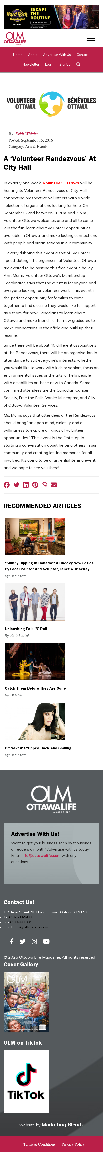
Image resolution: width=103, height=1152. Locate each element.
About (33, 55)
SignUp (65, 64)
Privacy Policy (73, 1144)
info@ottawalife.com (41, 855)
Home (17, 55)
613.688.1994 (21, 922)
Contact (83, 55)
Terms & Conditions (40, 1144)
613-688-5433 (20, 917)
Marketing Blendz (63, 1124)
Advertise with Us (57, 55)
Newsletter (31, 64)
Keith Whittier (27, 133)
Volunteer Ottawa (61, 182)
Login (49, 64)
